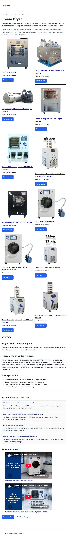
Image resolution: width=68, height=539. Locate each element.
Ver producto (7, 80)
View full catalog (22, 517)
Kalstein (6, 5)
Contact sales (7, 517)
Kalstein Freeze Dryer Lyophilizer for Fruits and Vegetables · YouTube (26, 512)
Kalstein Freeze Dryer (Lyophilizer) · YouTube (19, 480)
